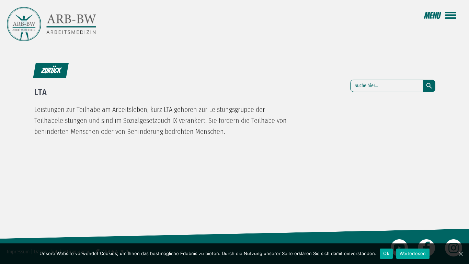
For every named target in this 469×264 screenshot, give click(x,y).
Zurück (51, 70)
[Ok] (460, 253)
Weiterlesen (413, 253)
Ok (386, 253)
